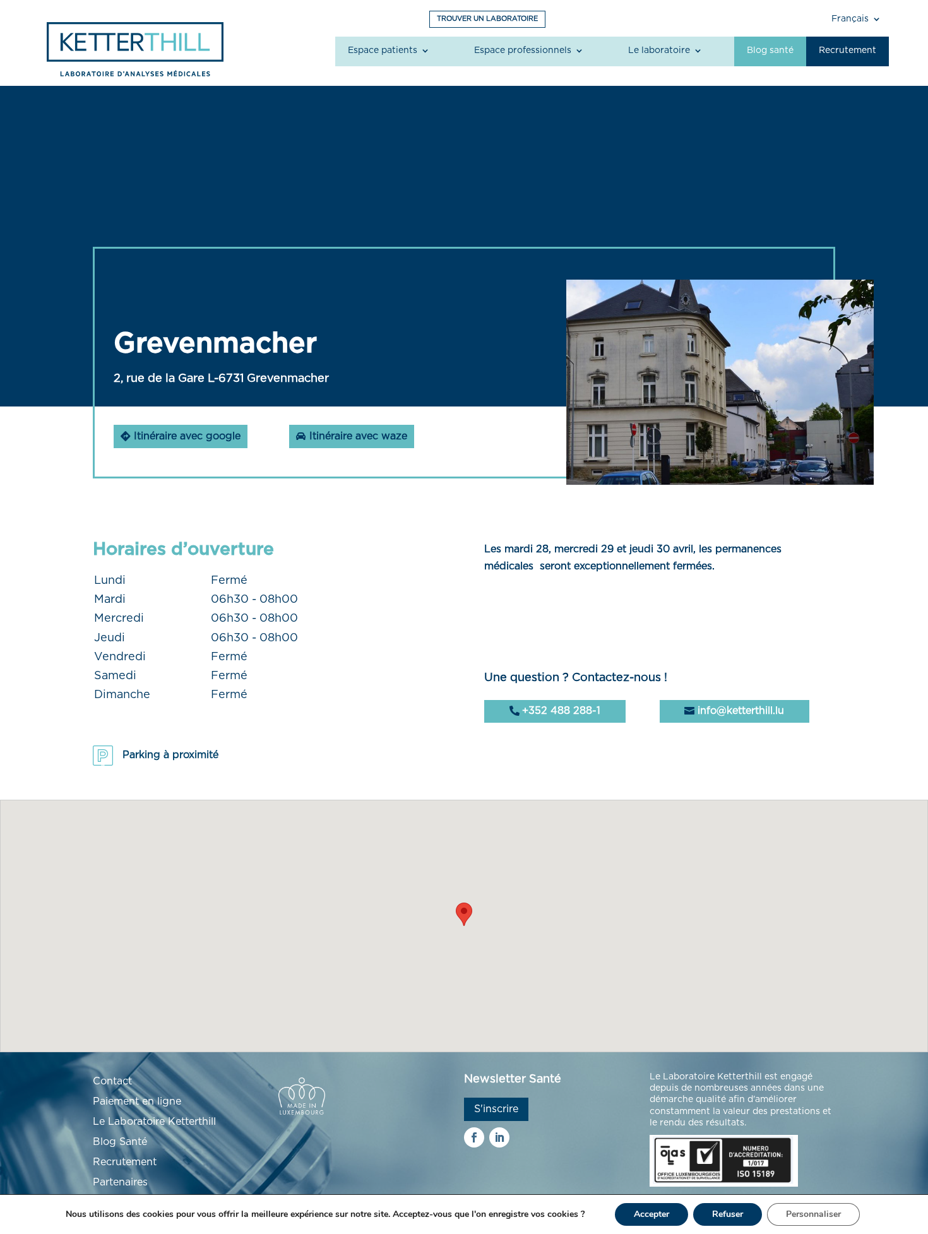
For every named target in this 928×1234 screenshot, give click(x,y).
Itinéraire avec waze (358, 436)
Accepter (651, 1214)
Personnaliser (813, 1214)
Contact (112, 1081)
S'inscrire (496, 1109)
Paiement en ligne (137, 1101)
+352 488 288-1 (561, 711)
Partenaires (120, 1182)
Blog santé (770, 50)
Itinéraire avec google (187, 436)
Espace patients (382, 50)
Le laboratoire (659, 50)
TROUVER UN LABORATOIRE (487, 18)
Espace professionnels (522, 50)
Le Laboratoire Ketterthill (154, 1122)
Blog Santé (120, 1142)
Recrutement (847, 50)
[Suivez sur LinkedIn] (499, 1137)
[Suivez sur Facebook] (474, 1137)
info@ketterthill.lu (741, 711)
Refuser (727, 1214)
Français (850, 19)
